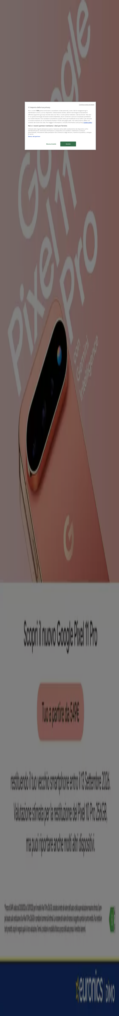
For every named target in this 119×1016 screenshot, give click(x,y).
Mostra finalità (51, 144)
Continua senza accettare (86, 104)
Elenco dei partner (34, 136)
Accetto (68, 144)
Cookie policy (88, 122)
